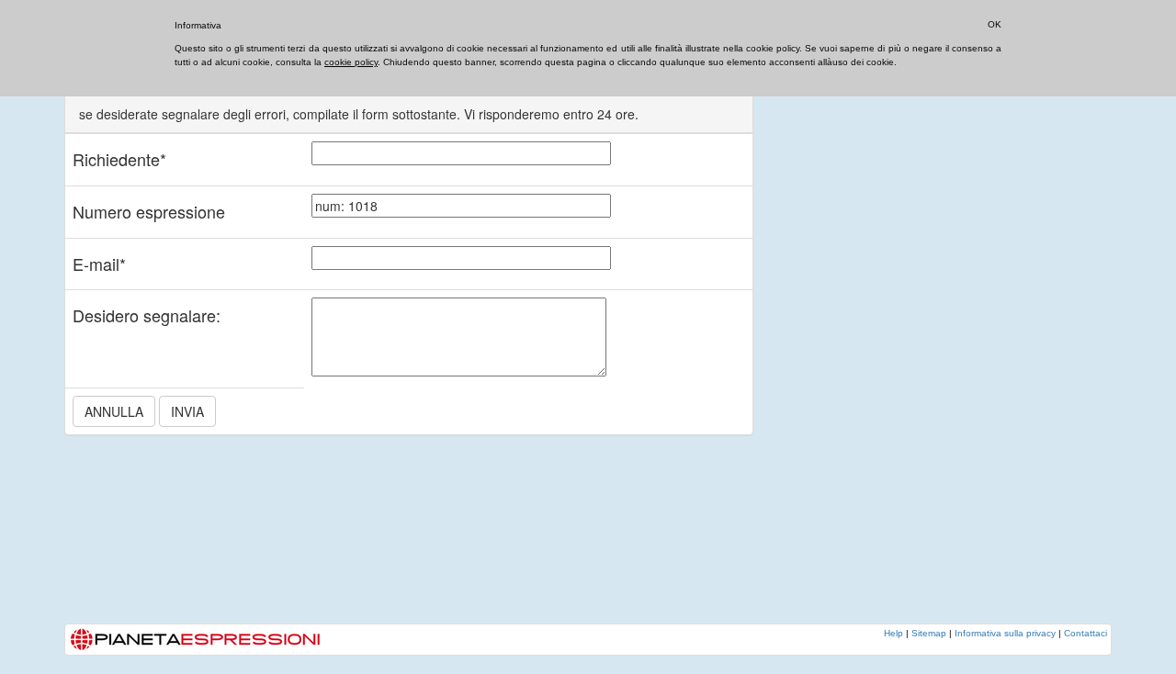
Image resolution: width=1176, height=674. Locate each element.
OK (994, 24)
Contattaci (1085, 633)
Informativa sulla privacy (1005, 633)
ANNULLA (114, 411)
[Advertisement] (919, 344)
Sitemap (928, 633)
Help (893, 633)
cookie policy (351, 62)
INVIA (187, 411)
